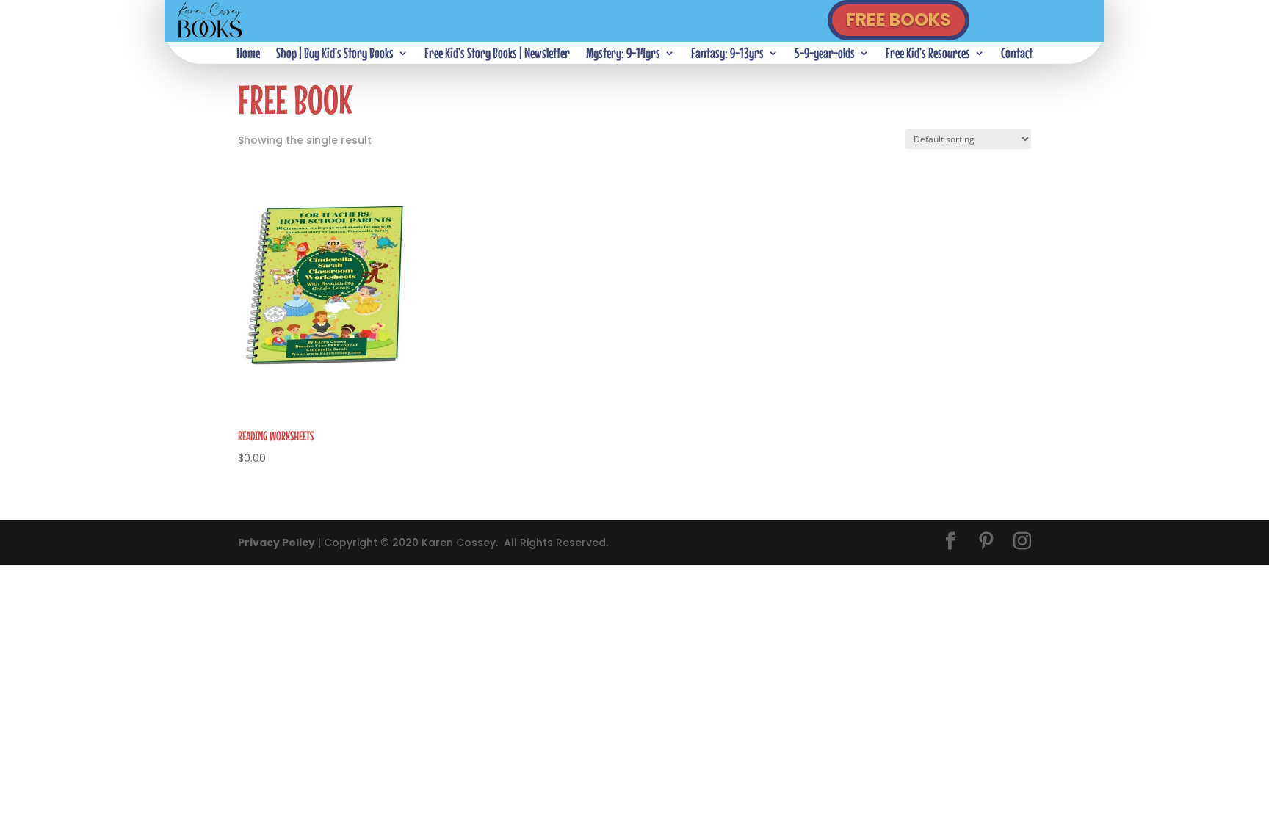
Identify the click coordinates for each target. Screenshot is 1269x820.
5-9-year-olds (825, 54)
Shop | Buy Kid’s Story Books (335, 54)
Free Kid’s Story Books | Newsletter (497, 54)
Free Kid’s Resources (928, 54)
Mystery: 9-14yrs (623, 54)
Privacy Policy (276, 542)
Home (248, 54)
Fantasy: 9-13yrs (727, 54)
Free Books (898, 19)
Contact (1017, 54)
